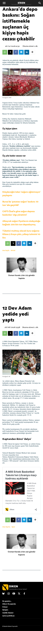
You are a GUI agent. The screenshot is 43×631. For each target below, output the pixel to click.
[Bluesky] (3, 594)
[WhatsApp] (4, 52)
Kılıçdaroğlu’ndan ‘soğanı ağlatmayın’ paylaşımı (21, 193)
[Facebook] (15, 52)
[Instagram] (9, 594)
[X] (10, 52)
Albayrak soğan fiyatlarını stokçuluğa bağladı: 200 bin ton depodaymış (21, 222)
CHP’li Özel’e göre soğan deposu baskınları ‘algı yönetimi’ (18, 213)
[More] (32, 52)
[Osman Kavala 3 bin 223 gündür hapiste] (21, 265)
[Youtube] (14, 594)
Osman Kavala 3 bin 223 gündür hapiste (21, 277)
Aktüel (13, 250)
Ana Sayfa (5, 250)
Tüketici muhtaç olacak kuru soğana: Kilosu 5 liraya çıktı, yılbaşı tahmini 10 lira (21, 234)
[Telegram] (21, 52)
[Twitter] (19, 594)
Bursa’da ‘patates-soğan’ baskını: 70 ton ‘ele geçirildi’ (20, 203)
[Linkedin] (26, 52)
